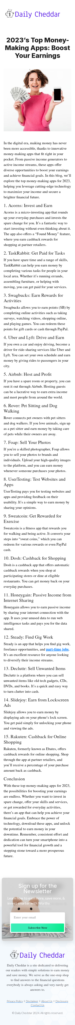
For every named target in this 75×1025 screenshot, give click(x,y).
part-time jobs (57, 649)
